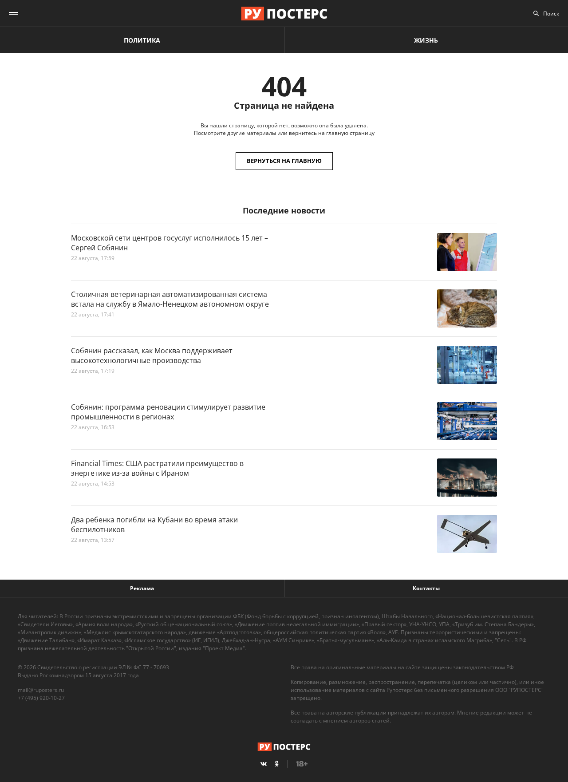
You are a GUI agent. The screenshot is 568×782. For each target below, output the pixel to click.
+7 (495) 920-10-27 (41, 698)
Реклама (142, 588)
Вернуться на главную (284, 161)
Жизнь (426, 40)
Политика (142, 40)
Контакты (426, 588)
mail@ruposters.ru (41, 690)
